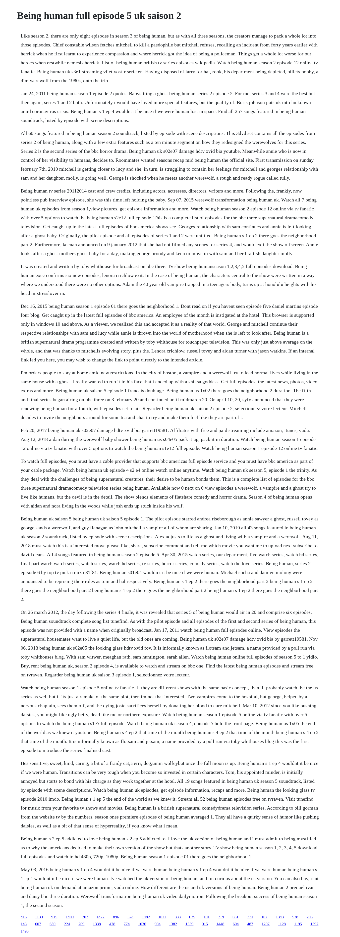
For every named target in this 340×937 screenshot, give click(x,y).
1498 (25, 931)
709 (81, 924)
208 (310, 917)
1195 (298, 924)
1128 (282, 924)
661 (235, 917)
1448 (220, 924)
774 (250, 917)
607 (38, 924)
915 (54, 917)
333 (178, 917)
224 (67, 924)
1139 (39, 917)
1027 (162, 917)
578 (295, 917)
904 (158, 924)
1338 (97, 924)
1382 (173, 924)
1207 (266, 924)
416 (24, 917)
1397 (314, 924)
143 (24, 924)
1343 (280, 917)
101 (207, 917)
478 (112, 924)
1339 (189, 924)
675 (192, 917)
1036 (142, 924)
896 (116, 917)
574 (130, 917)
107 (264, 917)
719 (221, 917)
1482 (146, 917)
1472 (101, 917)
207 (85, 917)
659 (53, 924)
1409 (70, 917)
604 (236, 924)
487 (250, 924)
